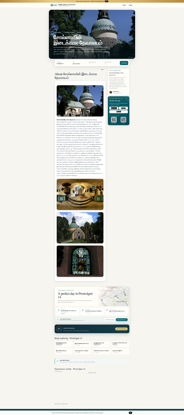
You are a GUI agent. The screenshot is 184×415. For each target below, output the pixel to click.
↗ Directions (124, 63)
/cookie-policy (99, 413)
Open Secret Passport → (121, 329)
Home (124, 5)
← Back (55, 29)
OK (130, 412)
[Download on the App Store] (113, 108)
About (130, 5)
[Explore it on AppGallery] (118, 111)
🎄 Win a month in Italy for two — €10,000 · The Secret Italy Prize (92, 1)
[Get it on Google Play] (123, 108)
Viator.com (65, 404)
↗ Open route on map (109, 319)
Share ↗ (103, 69)
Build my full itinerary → (121, 319)
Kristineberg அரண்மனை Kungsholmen (94, 311)
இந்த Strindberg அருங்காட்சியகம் (117, 311)
